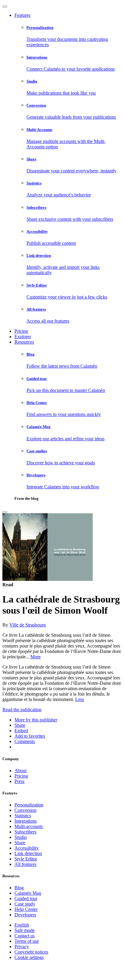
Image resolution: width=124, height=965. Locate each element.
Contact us (24, 935)
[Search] (4, 512)
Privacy (21, 946)
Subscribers (25, 831)
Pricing (21, 331)
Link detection (28, 853)
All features (25, 864)
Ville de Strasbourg (27, 624)
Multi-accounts (28, 826)
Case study (24, 903)
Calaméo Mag (27, 893)
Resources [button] (24, 341)
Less (79, 699)
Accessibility (26, 848)
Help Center (26, 909)
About (20, 770)
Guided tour (25, 898)
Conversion (25, 810)
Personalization (28, 804)
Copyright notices (31, 951)
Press (19, 781)
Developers (25, 914)
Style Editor (25, 858)
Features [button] (22, 15)
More (35, 656)
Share (19, 842)
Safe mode (24, 930)
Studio (20, 837)
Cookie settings (29, 957)
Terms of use (26, 941)
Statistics (22, 815)
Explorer (22, 336)
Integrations (25, 821)
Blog (19, 887)
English (21, 924)
